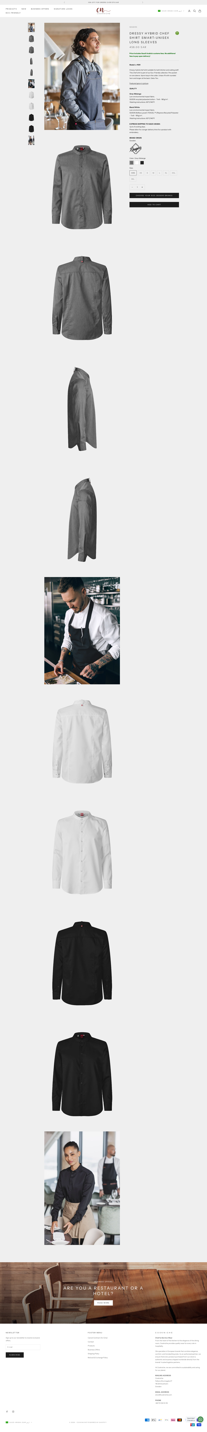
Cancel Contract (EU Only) (98, 1338)
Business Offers (94, 1350)
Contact (91, 1342)
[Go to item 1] (31, 27)
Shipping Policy (93, 1354)
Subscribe (14, 1355)
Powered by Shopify (97, 1422)
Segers (133, 27)
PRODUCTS (11, 9)
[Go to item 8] (31, 106)
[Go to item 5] (31, 72)
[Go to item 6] (31, 83)
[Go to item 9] (31, 117)
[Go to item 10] (31, 128)
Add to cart (154, 204)
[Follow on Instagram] (13, 1411)
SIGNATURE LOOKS (63, 9)
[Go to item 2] (31, 38)
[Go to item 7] (31, 95)
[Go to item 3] (31, 50)
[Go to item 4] (31, 61)
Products (91, 1346)
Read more (103, 1303)
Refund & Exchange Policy (98, 1358)
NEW (24, 9)
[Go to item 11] (31, 140)
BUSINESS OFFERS (40, 9)
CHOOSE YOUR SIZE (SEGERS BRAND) (154, 195)
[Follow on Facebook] (7, 1411)
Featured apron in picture (138, 83)
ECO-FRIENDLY (13, 13)
